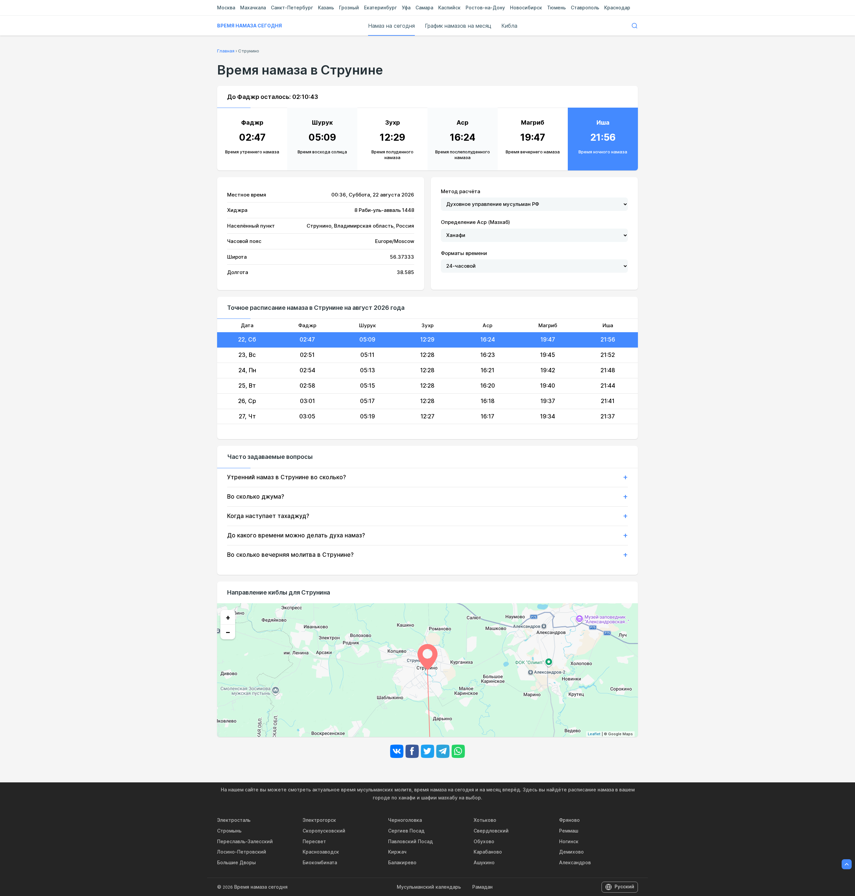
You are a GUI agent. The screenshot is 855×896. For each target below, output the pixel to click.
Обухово (484, 841)
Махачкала (253, 7)
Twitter (427, 751)
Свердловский (491, 831)
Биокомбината (320, 862)
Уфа (406, 7)
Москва (226, 7)
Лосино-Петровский (241, 852)
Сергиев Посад (406, 831)
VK (396, 751)
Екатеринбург (380, 7)
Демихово (571, 852)
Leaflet (594, 734)
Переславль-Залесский (245, 841)
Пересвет (314, 841)
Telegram (443, 751)
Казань (326, 7)
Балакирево (402, 862)
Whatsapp (458, 751)
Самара (424, 7)
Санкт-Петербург (292, 7)
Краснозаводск (321, 852)
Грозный (349, 7)
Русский (624, 886)
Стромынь (229, 831)
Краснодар (617, 7)
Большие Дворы (236, 862)
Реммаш (568, 831)
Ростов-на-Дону (485, 7)
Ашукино (484, 862)
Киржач (397, 852)
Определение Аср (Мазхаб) (475, 222)
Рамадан (482, 887)
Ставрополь (585, 7)
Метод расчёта (460, 191)
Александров (575, 862)
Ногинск (568, 841)
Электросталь (233, 820)
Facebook (412, 751)
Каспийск (449, 7)
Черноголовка (405, 820)
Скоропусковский (324, 831)
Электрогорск (319, 820)
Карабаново (488, 852)
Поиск (634, 25)
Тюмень (556, 7)
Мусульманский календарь (429, 887)
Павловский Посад (410, 841)
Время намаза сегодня (249, 25)
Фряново (569, 820)
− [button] (227, 632)
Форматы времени (464, 253)
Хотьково (485, 820)
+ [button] (227, 617)
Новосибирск (526, 7)
